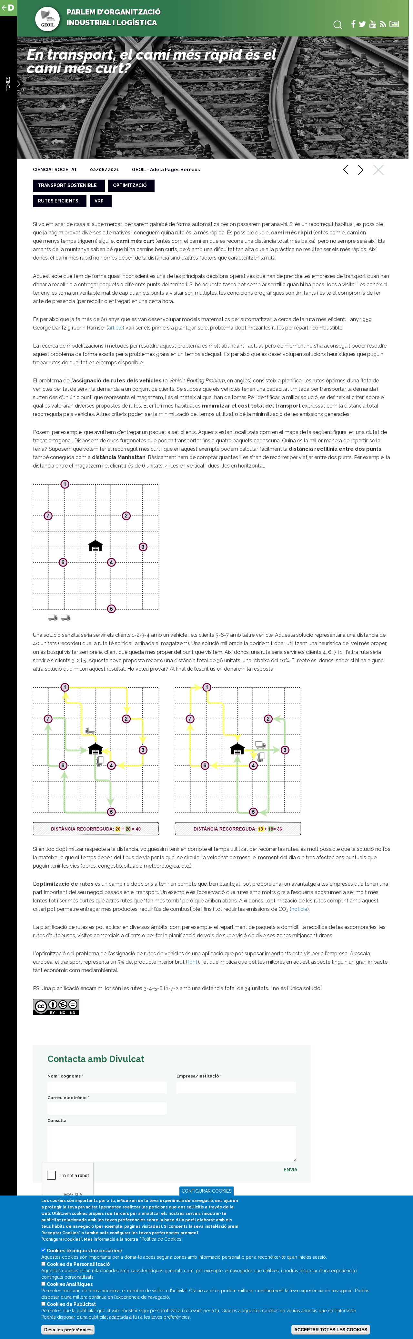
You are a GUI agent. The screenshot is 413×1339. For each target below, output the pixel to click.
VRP (99, 200)
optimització (129, 185)
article (115, 328)
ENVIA (290, 1169)
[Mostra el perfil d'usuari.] (47, 18)
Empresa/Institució (199, 1076)
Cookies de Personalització (78, 1264)
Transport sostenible (67, 185)
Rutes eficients (58, 200)
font (192, 962)
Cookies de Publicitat (71, 1304)
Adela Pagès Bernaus (175, 169)
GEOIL (139, 169)
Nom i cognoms (65, 1076)
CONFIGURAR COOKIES (206, 1191)
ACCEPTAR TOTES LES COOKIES (330, 1329)
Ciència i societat (55, 169)
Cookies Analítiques (70, 1284)
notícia (299, 909)
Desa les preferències (68, 1329)
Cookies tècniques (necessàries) (84, 1250)
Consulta (56, 1120)
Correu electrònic (68, 1097)
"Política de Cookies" (161, 1239)
